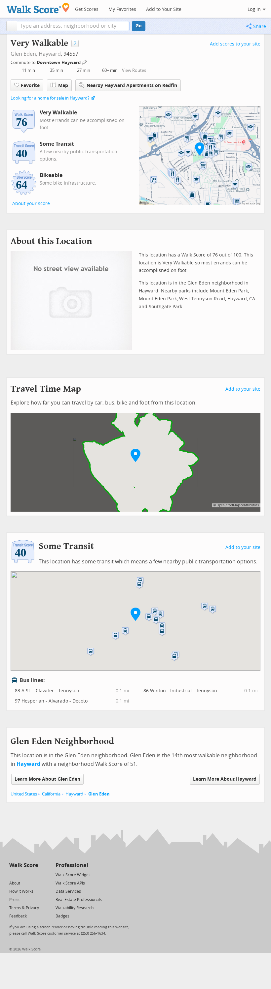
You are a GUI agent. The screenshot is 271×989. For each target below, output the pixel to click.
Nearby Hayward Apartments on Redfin (132, 85)
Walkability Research (75, 908)
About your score (31, 203)
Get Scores (86, 9)
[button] (11, 26)
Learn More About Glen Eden (47, 779)
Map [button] (63, 85)
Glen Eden (99, 794)
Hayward (50, 54)
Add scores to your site (235, 44)
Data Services (68, 891)
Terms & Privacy (24, 908)
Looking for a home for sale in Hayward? (50, 98)
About (14, 883)
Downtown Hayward (59, 62)
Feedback (18, 916)
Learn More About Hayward (224, 779)
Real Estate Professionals (79, 899)
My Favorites (122, 9)
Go (139, 26)
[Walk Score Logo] (38, 8)
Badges (62, 916)
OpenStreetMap (228, 505)
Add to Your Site (163, 9)
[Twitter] (13, 874)
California (51, 794)
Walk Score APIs (70, 883)
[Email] (33, 874)
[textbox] (73, 26)
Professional (72, 865)
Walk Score (23, 865)
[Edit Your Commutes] (85, 61)
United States (24, 794)
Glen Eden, (24, 54)
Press (14, 899)
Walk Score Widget (73, 875)
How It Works (21, 891)
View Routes (134, 70)
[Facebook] (23, 874)
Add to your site (242, 389)
